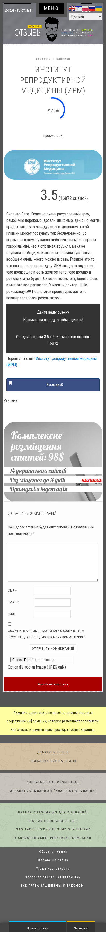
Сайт (12, 623)
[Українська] (98, 8)
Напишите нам (68, 886)
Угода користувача (53, 877)
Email (13, 611)
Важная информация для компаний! (53, 821)
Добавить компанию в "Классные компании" (53, 799)
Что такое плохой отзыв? (53, 829)
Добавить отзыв (18, 14)
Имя (12, 599)
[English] (72, 8)
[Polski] (85, 8)
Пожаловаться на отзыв (53, 769)
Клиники (63, 68)
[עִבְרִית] (78, 8)
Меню (51, 8)
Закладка (55, 393)
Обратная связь (53, 860)
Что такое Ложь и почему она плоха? (53, 838)
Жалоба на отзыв (53, 869)
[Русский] (92, 8)
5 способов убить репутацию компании (53, 846)
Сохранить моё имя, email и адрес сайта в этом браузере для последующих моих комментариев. (47, 643)
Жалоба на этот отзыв (53, 693)
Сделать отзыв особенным (53, 791)
